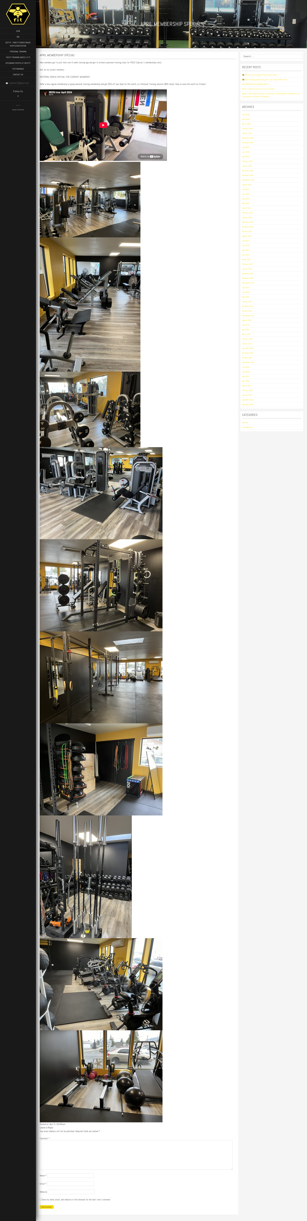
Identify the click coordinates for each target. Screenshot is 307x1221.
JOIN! (18, 31)
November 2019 (247, 404)
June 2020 (246, 371)
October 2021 (247, 311)
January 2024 (247, 217)
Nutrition (245, 422)
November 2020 (247, 353)
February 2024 (247, 212)
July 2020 (245, 367)
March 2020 (246, 385)
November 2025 (247, 142)
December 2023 (248, 222)
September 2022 (248, 283)
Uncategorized (247, 427)
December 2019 (248, 399)
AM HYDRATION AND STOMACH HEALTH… (256, 84)
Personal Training (18, 51)
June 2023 (246, 245)
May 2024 (245, 198)
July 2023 (245, 241)
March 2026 (246, 124)
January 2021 (247, 343)
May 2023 (245, 250)
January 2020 (247, 395)
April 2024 (245, 203)
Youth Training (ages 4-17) (18, 57)
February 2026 (247, 128)
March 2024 (246, 208)
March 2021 (246, 334)
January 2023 (247, 269)
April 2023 (245, 255)
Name (43, 1175)
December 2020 (248, 348)
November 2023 (247, 226)
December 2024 (248, 170)
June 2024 (246, 194)
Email (43, 1183)
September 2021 (248, 315)
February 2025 (247, 161)
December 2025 (248, 138)
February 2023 (247, 264)
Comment (45, 1138)
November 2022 (247, 278)
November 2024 (247, 175)
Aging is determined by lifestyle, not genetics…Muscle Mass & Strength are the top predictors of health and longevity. (271, 95)
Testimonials (18, 68)
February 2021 (247, 339)
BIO (18, 36)
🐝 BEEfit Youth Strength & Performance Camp (259, 75)
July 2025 (245, 147)
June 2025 (246, 152)
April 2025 (245, 156)
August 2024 (247, 184)
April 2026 (245, 119)
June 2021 (246, 325)
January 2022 (247, 301)
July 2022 (245, 287)
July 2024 (245, 189)
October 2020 (247, 357)
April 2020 (245, 381)
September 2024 (248, 180)
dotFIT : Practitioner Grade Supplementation (18, 44)
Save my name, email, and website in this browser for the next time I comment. (76, 1199)
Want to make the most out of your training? (258, 89)
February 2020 (247, 390)
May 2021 (245, 329)
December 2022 (248, 273)
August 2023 (247, 236)
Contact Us (18, 74)
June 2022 (246, 292)
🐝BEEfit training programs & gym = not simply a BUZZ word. (265, 79)
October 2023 (247, 231)
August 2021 (247, 320)
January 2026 (247, 133)
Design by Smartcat (18, 110)
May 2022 (245, 297)
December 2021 (248, 306)
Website (43, 1191)
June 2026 (246, 114)
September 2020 (248, 362)
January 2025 (247, 166)
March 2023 (246, 259)
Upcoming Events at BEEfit (18, 63)
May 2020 (245, 376)
